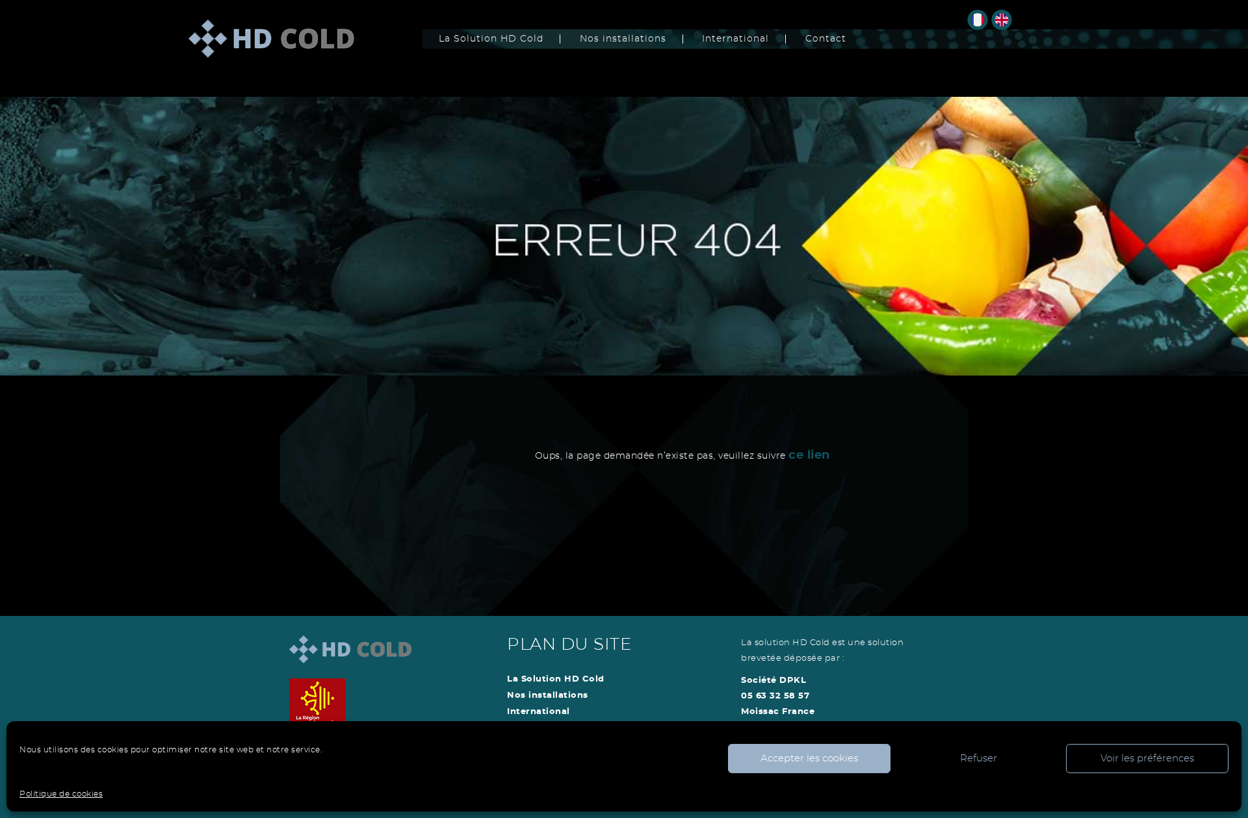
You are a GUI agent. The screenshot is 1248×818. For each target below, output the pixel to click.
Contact (825, 39)
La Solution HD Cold (491, 39)
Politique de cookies (61, 794)
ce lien (809, 455)
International (735, 39)
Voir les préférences (1147, 758)
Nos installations (623, 39)
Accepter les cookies (809, 758)
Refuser (978, 758)
